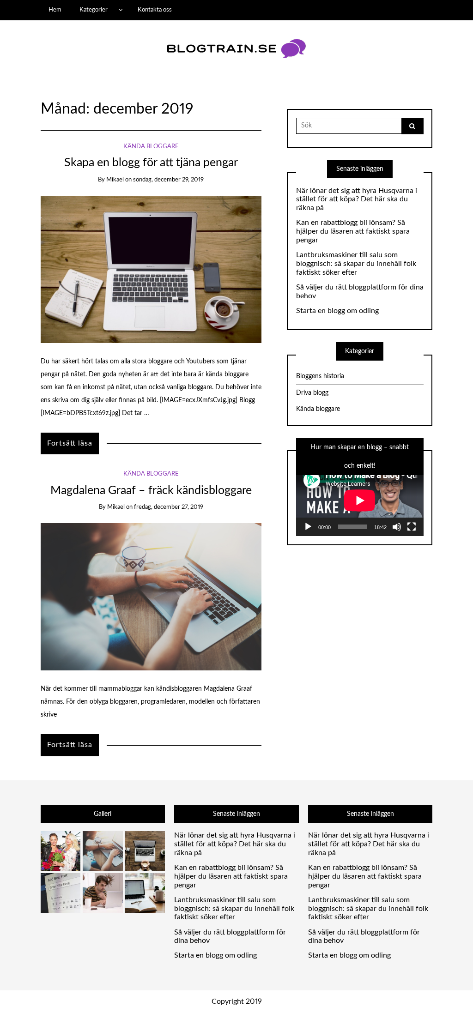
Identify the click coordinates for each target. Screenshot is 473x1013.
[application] (360, 500)
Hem (55, 9)
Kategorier (93, 9)
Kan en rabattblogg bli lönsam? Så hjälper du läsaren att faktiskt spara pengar (353, 231)
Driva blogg (312, 393)
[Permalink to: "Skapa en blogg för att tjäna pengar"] (151, 269)
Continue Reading (70, 443)
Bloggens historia (320, 376)
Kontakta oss (155, 9)
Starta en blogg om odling (337, 310)
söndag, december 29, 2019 (168, 180)
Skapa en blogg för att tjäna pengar (151, 163)
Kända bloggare (151, 147)
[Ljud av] (396, 526)
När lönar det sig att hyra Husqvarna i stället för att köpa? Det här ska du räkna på (356, 199)
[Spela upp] (308, 526)
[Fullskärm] (411, 526)
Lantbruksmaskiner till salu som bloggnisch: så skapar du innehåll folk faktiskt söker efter (356, 263)
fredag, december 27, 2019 (168, 507)
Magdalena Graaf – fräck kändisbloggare (151, 490)
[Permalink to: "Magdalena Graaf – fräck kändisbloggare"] (151, 596)
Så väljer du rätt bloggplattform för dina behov (360, 291)
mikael (115, 180)
